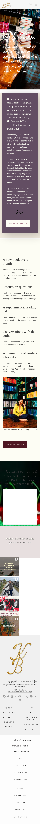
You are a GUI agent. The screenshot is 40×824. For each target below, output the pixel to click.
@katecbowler (20, 542)
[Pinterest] (31, 696)
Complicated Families (20, 751)
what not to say (20, 773)
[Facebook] (4, 696)
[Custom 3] (15, 696)
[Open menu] (35, 5)
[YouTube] (19, 696)
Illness (20, 789)
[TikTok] (27, 696)
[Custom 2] (35, 696)
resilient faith (20, 766)
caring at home (20, 803)
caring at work (20, 817)
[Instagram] (12, 696)
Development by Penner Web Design (20, 692)
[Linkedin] (19, 699)
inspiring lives (20, 810)
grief (20, 759)
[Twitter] (8, 696)
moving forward (20, 780)
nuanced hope (20, 796)
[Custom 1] (23, 696)
